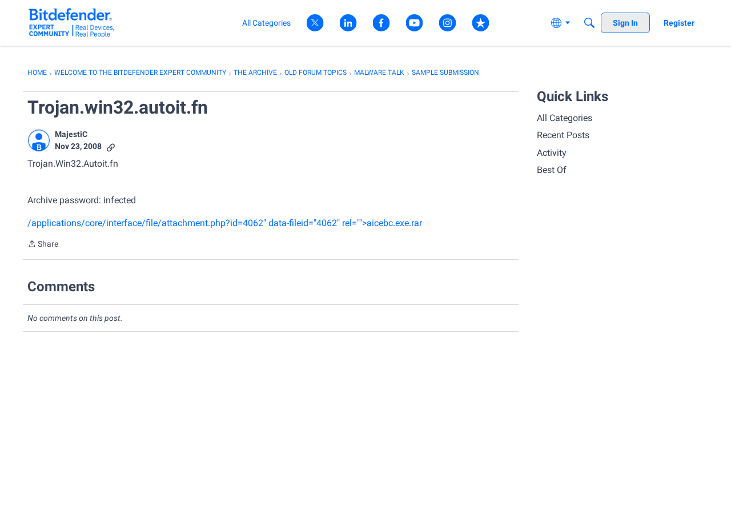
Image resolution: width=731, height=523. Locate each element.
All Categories (564, 117)
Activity (552, 152)
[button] (38, 140)
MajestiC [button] (71, 134)
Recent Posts (563, 135)
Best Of (552, 169)
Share (42, 245)
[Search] (589, 23)
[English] (71, 22)
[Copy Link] (111, 146)
